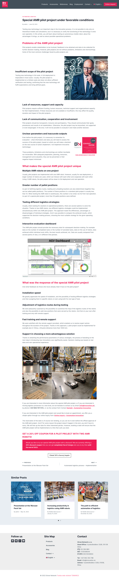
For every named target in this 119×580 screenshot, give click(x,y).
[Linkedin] (12, 540)
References (64, 4)
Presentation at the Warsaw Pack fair (35, 464)
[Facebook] (16, 540)
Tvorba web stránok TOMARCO (68, 575)
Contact (49, 553)
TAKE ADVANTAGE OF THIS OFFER (85, 155)
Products (45, 4)
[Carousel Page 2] (61, 520)
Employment (78, 4)
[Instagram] (19, 540)
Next (106, 500)
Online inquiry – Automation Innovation (69, 415)
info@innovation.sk (87, 405)
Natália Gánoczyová (54, 511)
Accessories (54, 4)
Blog (71, 4)
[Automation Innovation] (5, 4)
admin (26, 24)
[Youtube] (23, 540)
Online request (110, 4)
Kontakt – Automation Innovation (79, 408)
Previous (12, 500)
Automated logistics (29, 16)
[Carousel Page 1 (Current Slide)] (58, 520)
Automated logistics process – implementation (80, 464)
